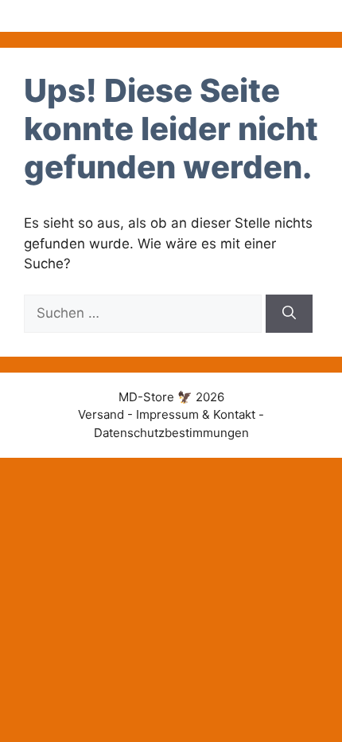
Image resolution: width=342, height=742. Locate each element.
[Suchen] (289, 314)
